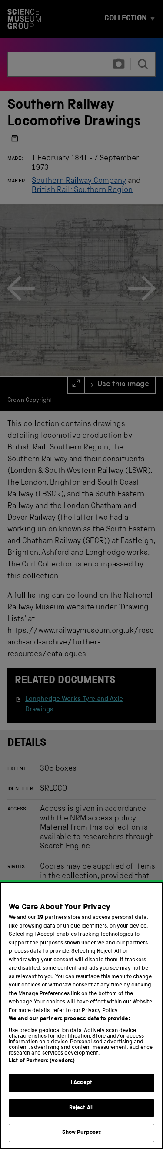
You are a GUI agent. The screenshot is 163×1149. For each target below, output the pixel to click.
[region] (81, 1015)
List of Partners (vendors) (42, 1061)
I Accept (81, 1083)
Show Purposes (81, 1133)
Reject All (81, 1108)
